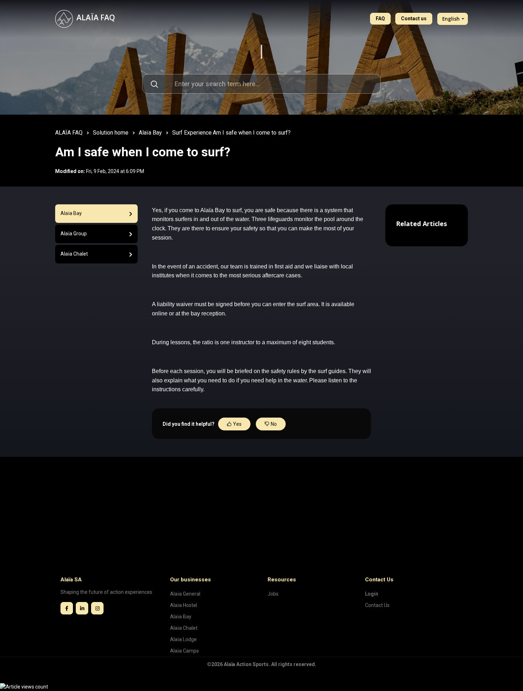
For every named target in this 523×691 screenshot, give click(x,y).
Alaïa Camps (184, 651)
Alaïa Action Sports (246, 664)
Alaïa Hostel (183, 605)
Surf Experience (192, 132)
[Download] (248, 257)
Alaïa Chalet (183, 628)
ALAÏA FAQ (69, 132)
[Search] (154, 84)
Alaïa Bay (150, 132)
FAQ (380, 18)
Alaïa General (185, 594)
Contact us (414, 18)
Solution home (110, 132)
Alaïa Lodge (183, 639)
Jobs (273, 594)
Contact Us (377, 605)
